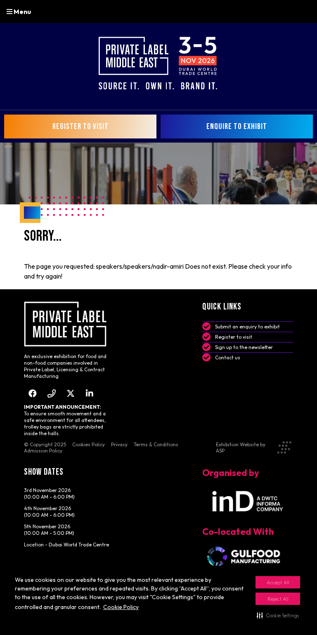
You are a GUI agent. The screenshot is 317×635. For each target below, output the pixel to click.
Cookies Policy (88, 444)
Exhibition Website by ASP (240, 447)
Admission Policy (43, 451)
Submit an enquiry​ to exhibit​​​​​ (247, 326)
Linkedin (90, 393)
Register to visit (233, 337)
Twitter (71, 393)
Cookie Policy (121, 607)
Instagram (52, 393)
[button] (277, 615)
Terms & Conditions (156, 444)
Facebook (33, 393)
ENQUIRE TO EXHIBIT (236, 126)
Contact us (227, 357)
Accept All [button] (278, 582)
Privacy (119, 444)
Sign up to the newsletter (244, 347)
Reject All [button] (278, 599)
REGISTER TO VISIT (80, 126)
